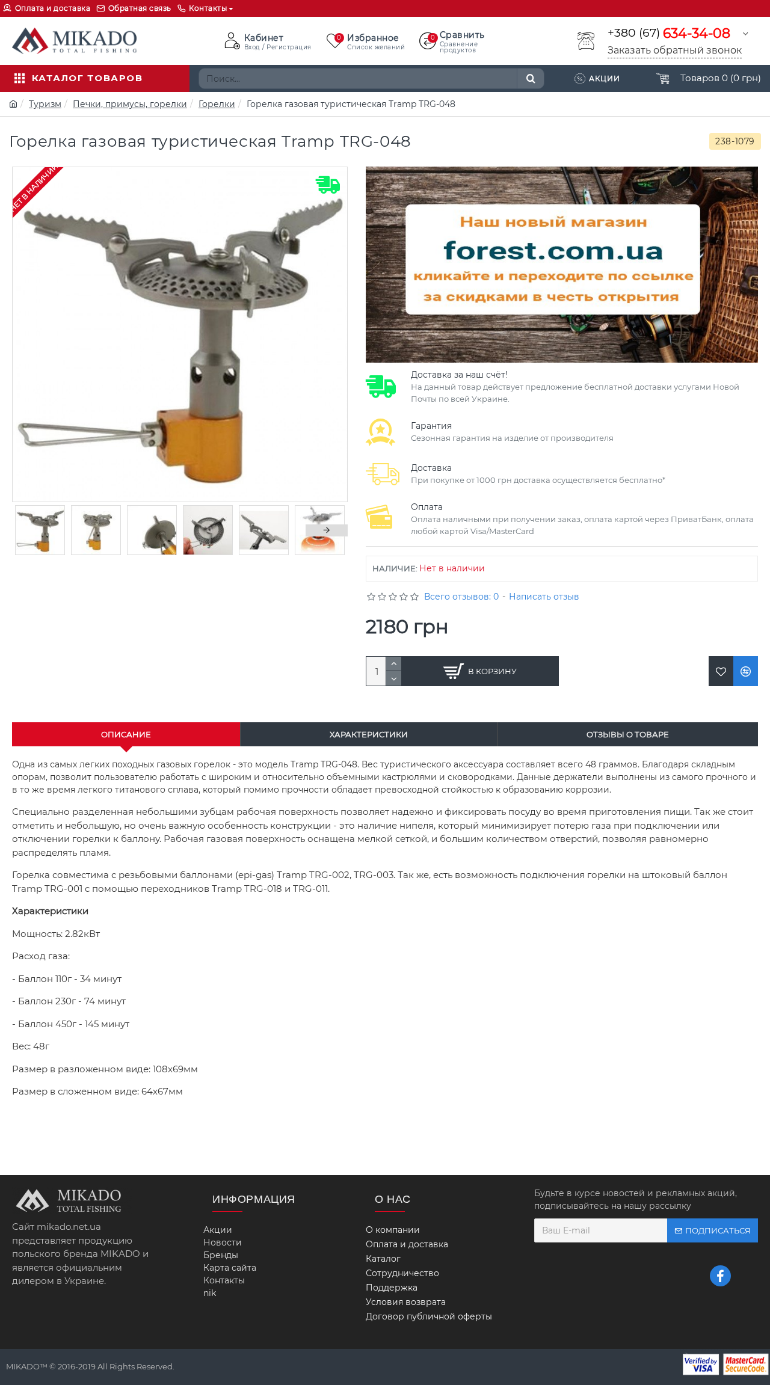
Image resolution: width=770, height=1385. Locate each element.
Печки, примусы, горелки (130, 104)
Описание (126, 734)
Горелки (217, 104)
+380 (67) (669, 33)
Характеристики (369, 734)
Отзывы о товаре (628, 734)
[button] (33, 530)
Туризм (45, 104)
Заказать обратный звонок (675, 50)
